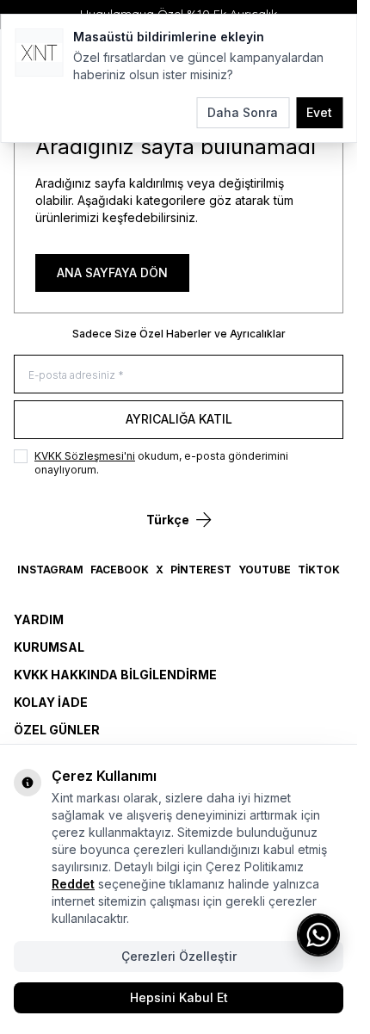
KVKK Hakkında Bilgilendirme (115, 674)
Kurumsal (49, 647)
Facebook (119, 569)
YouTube (264, 569)
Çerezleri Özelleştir (179, 956)
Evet (319, 112)
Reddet (73, 883)
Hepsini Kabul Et (179, 997)
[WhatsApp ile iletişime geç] (318, 935)
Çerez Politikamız (255, 866)
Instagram (50, 569)
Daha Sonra (242, 112)
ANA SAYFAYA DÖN (112, 272)
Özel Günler (57, 729)
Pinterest (200, 569)
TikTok (319, 569)
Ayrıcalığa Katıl (179, 419)
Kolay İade (51, 702)
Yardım (39, 619)
